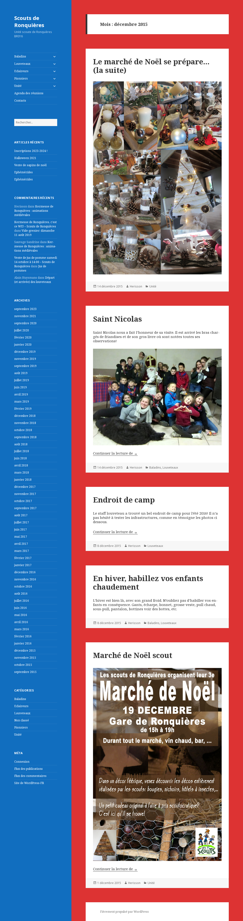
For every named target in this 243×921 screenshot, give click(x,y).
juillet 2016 (21, 601)
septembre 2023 (25, 309)
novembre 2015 (25, 658)
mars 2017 (21, 551)
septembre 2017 (25, 508)
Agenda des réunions (28, 93)
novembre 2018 (25, 423)
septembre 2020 (25, 323)
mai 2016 (20, 615)
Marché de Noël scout (132, 655)
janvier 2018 (23, 480)
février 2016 (23, 636)
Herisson (136, 286)
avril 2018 (21, 465)
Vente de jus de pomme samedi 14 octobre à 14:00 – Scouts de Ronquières (35, 262)
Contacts (20, 101)
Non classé (21, 720)
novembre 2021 (25, 316)
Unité (18, 86)
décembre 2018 (25, 416)
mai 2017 (20, 537)
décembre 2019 (25, 352)
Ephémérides (23, 172)
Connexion (21, 762)
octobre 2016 (23, 586)
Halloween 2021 (25, 158)
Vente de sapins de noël (30, 165)
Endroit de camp (124, 500)
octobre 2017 (23, 501)
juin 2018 (20, 458)
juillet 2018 (21, 451)
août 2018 (21, 444)
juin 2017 (20, 529)
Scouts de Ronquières (29, 21)
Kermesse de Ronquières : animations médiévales (33, 210)
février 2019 (23, 409)
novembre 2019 (25, 359)
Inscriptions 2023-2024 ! (30, 151)
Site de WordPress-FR (29, 783)
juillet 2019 (21, 380)
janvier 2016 (23, 643)
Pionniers (21, 78)
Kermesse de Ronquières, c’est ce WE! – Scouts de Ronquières (35, 224)
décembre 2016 (25, 572)
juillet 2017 (21, 522)
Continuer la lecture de (115, 453)
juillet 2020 (21, 330)
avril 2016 (21, 622)
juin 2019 (20, 387)
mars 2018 (21, 472)
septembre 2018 (25, 437)
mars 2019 (21, 401)
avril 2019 (21, 394)
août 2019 (21, 373)
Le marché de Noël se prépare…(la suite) (151, 65)
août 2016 (21, 594)
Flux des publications (28, 769)
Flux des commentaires (30, 776)
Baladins (20, 56)
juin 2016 (20, 608)
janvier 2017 (23, 565)
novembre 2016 (25, 579)
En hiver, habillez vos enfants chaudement (148, 582)
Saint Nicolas (117, 319)
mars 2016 (21, 629)
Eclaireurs (21, 71)
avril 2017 (21, 544)
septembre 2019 (25, 366)
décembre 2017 (25, 487)
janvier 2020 (23, 345)
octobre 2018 (23, 430)
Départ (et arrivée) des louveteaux (34, 280)
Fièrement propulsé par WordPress (124, 912)
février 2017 (23, 558)
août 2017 (21, 515)
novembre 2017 (25, 494)
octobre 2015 (23, 665)
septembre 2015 (25, 672)
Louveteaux (22, 64)
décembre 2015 (25, 650)
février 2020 (23, 337)
